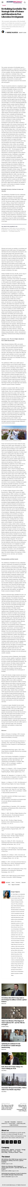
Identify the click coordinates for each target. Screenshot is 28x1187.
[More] (23, 36)
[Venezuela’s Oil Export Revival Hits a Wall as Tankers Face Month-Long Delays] (14, 1079)
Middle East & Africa (5, 1018)
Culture (12, 882)
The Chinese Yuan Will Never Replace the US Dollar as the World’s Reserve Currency (7, 1107)
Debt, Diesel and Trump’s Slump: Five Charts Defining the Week (12, 1067)
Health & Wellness (5, 1041)
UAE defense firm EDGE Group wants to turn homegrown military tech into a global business (14, 999)
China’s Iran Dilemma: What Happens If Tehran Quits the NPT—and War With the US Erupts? (13, 1022)
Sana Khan (3, 1070)
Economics (18, 882)
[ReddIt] (16, 36)
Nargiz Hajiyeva (12, 32)
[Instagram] (7, 1142)
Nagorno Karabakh (15, 884)
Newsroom (3, 1003)
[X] (6, 36)
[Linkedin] (13, 36)
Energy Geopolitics (5, 1085)
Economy (3, 1064)
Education (24, 882)
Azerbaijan (8, 882)
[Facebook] (2, 36)
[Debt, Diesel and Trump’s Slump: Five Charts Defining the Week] (14, 1058)
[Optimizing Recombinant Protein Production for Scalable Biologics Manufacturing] (14, 1035)
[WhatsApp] (9, 36)
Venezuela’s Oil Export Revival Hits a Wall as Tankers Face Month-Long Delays (13, 1088)
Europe (4, 5)
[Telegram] (20, 36)
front (9, 884)
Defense (3, 995)
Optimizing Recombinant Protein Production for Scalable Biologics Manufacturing (11, 1045)
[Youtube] (19, 1142)
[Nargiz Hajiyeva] (3, 31)
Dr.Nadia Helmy (4, 1026)
